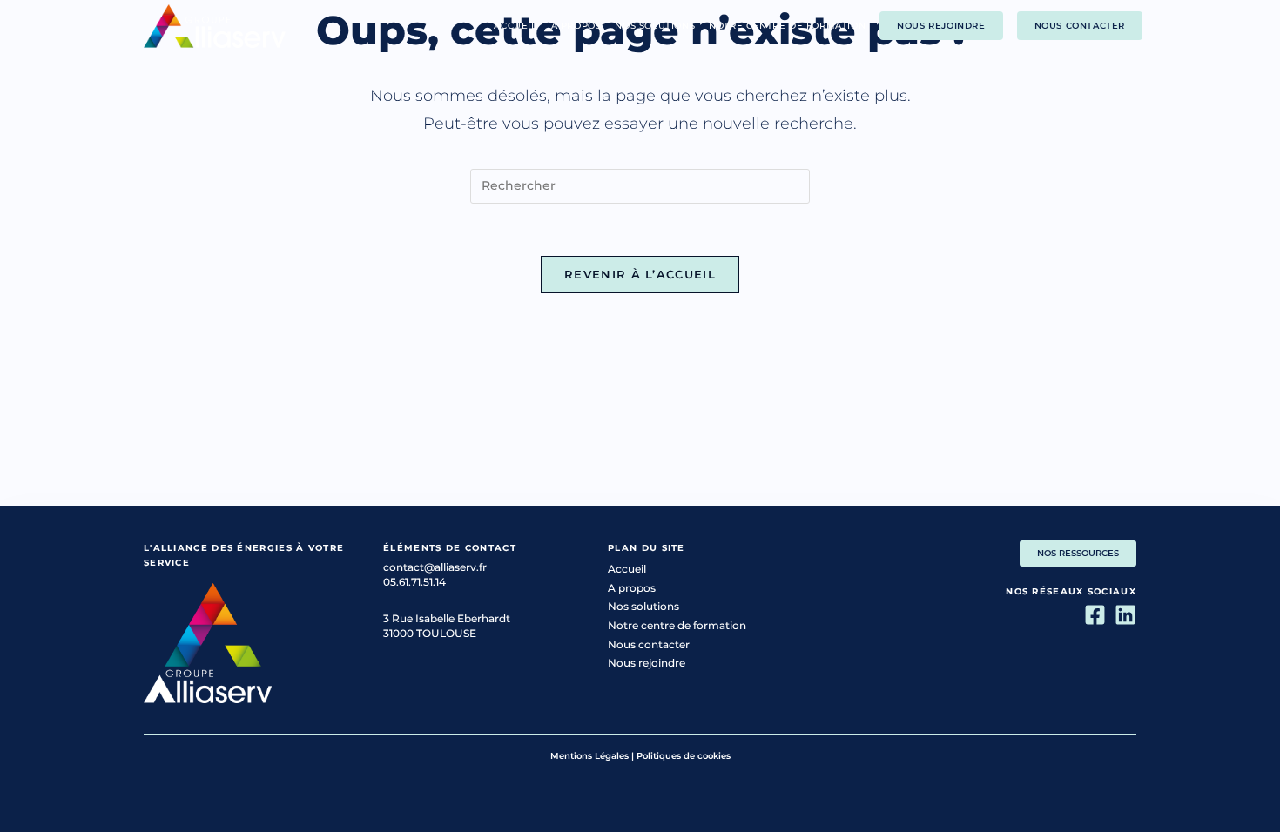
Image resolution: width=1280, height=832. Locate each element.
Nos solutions (643, 606)
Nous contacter (649, 644)
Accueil (627, 568)
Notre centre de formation (677, 625)
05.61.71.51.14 (414, 581)
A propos (632, 587)
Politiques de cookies (684, 756)
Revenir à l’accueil (640, 274)
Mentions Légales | (592, 756)
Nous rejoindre (646, 662)
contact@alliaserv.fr (435, 567)
